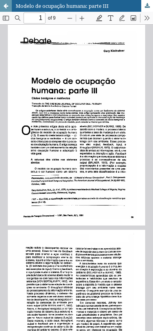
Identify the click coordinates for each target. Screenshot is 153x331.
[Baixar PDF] (147, 6)
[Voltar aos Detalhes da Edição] (6, 6)
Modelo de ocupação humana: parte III (62, 5)
